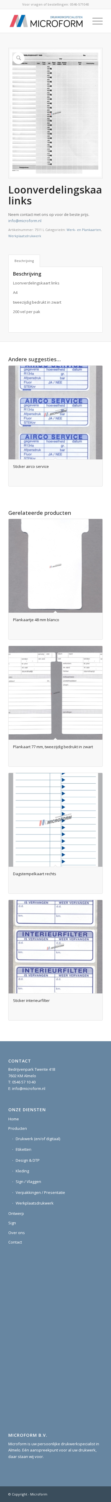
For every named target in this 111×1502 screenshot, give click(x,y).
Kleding (22, 1171)
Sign (12, 1223)
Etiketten (23, 1149)
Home (13, 1119)
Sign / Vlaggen (28, 1181)
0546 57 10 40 (24, 1082)
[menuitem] (94, 21)
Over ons (16, 1232)
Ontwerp (16, 1213)
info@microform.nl (24, 220)
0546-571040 (79, 4)
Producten (17, 1128)
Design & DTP (28, 1160)
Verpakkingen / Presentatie (40, 1192)
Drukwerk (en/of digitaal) (38, 1138)
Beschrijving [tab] (24, 260)
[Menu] (94, 21)
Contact (15, 1242)
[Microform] (46, 21)
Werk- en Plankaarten (84, 229)
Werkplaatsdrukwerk (24, 236)
